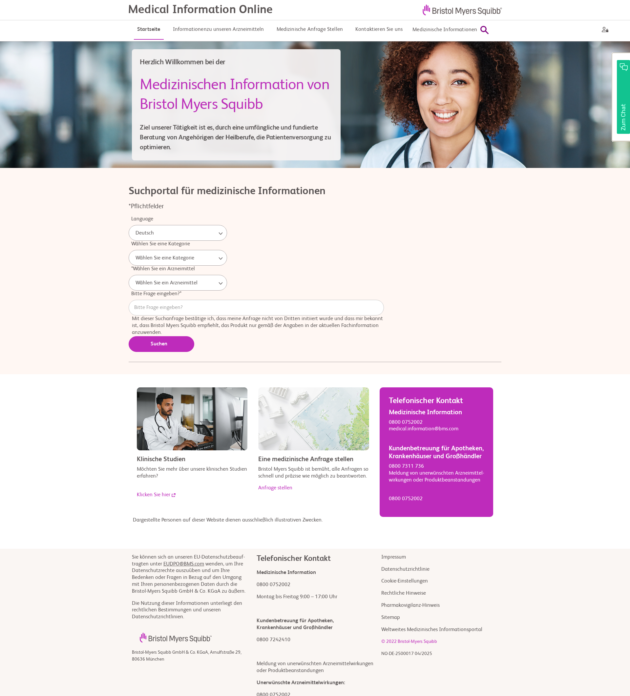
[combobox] (178, 233)
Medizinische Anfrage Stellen (310, 29)
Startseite (148, 29)
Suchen (159, 344)
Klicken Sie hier (153, 495)
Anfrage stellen (275, 488)
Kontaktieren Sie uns (379, 29)
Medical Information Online (200, 10)
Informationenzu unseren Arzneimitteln (218, 29)
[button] (621, 97)
